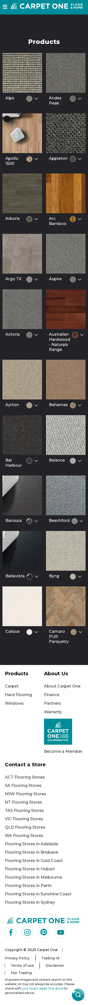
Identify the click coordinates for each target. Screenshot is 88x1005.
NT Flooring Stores (23, 802)
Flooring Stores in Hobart (30, 869)
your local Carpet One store (42, 988)
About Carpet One (62, 686)
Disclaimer (54, 965)
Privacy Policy (17, 958)
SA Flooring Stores (23, 785)
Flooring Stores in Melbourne (33, 877)
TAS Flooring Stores (24, 810)
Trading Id (50, 958)
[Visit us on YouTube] (60, 932)
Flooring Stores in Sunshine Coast (38, 894)
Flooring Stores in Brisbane (31, 852)
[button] (5, 6)
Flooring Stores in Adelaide (31, 844)
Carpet (12, 686)
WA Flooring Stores (24, 835)
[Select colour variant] (36, 99)
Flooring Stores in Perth (28, 885)
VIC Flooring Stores (24, 819)
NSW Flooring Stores (25, 794)
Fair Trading (21, 973)
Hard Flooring (18, 694)
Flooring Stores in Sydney (30, 902)
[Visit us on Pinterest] (44, 932)
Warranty (53, 712)
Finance (51, 694)
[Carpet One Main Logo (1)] (44, 920)
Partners (52, 703)
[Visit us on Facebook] (11, 932)
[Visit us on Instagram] (27, 932)
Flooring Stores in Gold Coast (34, 860)
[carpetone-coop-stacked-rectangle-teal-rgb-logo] (63, 732)
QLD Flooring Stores (25, 827)
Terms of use (22, 965)
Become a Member (63, 751)
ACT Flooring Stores (25, 777)
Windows (14, 703)
